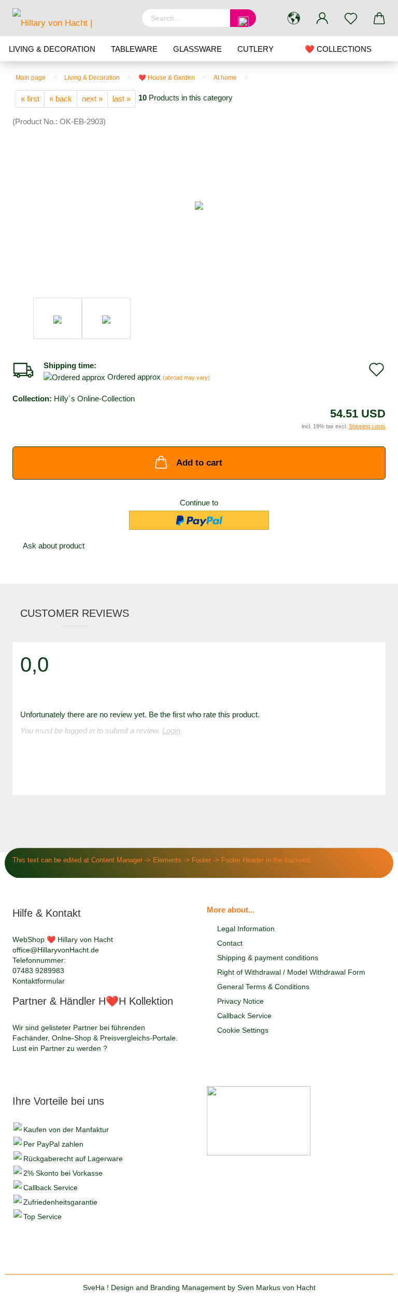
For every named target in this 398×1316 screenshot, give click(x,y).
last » (121, 98)
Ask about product (53, 545)
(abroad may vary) (186, 377)
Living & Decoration (52, 49)
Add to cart (199, 463)
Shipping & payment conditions (267, 957)
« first (30, 98)
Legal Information (246, 928)
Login (171, 730)
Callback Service (244, 1015)
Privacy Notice (240, 1001)
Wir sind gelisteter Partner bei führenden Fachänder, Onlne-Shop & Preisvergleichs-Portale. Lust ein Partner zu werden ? (95, 1037)
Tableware (134, 49)
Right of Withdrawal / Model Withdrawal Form (291, 972)
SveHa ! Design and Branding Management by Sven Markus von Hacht (199, 1287)
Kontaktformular (38, 981)
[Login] (322, 18)
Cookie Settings (242, 1030)
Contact (230, 943)
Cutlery (255, 49)
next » (92, 98)
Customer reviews (74, 613)
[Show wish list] (350, 18)
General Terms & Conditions (263, 986)
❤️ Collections (338, 49)
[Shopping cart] (379, 18)
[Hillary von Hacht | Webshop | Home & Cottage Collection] (69, 18)
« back (60, 98)
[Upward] (369, 1300)
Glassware (197, 49)
